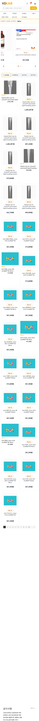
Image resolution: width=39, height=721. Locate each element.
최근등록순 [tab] (6, 75)
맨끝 (34, 527)
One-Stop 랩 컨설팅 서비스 (10, 720)
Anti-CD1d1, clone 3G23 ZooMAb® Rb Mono (27, 338)
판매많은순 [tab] (15, 75)
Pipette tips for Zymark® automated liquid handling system (28, 168)
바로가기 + (32, 708)
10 (29, 527)
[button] (18, 66)
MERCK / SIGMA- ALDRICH (8, 21)
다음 (32, 527)
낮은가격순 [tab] (24, 75)
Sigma (19, 21)
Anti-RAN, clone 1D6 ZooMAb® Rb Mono (8, 270)
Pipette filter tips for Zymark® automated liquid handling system (10, 99)
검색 (34, 8)
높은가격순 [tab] (33, 75)
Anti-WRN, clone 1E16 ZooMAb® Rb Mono (8, 441)
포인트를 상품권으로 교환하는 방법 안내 (14, 717)
